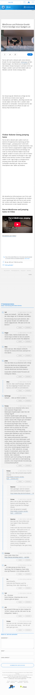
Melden (20, 327)
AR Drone (24, 62)
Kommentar (4, 637)
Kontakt (33, 2)
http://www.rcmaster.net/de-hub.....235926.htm (15, 478)
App (28, 2)
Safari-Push (26, 682)
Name (3, 650)
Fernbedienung (15, 270)
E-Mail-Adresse (5, 657)
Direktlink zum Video (9, 236)
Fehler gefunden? (9, 265)
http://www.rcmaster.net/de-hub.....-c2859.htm (19, 512)
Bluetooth (7, 270)
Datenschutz (20, 682)
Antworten (27, 327)
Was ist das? (27, 258)
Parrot (29, 270)
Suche (24, 2)
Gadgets (23, 270)
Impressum (12, 682)
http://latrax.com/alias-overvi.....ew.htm (17, 557)
